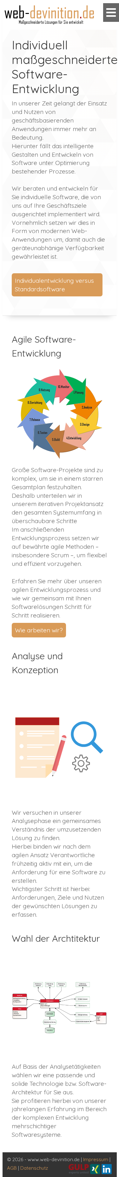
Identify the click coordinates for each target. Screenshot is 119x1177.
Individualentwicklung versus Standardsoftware (54, 285)
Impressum (95, 1159)
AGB (12, 1168)
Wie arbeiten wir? (39, 630)
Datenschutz (34, 1168)
